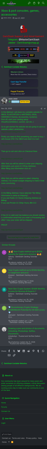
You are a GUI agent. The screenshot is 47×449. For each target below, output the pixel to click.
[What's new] (39, 3)
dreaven (11, 275)
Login (3, 423)
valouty (11, 257)
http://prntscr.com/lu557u (11, 210)
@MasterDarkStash (29, 39)
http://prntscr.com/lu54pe (12, 188)
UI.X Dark (7, 434)
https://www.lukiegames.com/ (13, 132)
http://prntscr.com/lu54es (11, 173)
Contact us (5, 411)
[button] (3, 3)
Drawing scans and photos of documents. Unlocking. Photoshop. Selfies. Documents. (26, 331)
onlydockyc (12, 336)
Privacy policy (31, 438)
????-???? (7, 18)
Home (3, 403)
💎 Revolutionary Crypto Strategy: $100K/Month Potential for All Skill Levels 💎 (26, 310)
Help (40, 438)
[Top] (9, 442)
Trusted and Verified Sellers (29, 336)
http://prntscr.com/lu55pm (12, 230)
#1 (45, 109)
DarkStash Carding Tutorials (26, 257)
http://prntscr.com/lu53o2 (11, 144)
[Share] (41, 108)
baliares (11, 294)
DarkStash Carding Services (27, 275)
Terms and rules (18, 438)
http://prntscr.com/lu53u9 (12, 159)
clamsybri (12, 315)
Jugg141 (14, 281)
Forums (4, 407)
